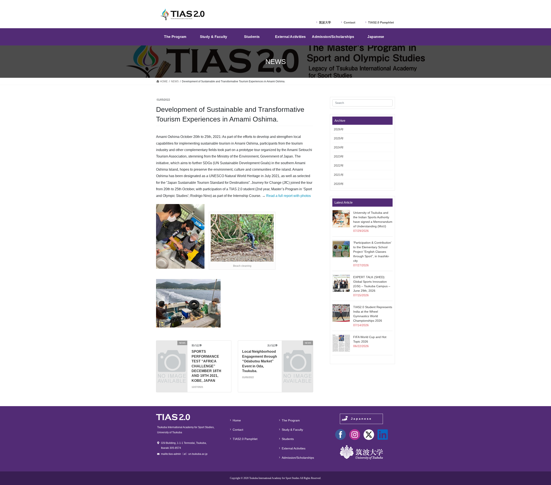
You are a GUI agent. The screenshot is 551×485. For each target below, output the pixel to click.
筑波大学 (325, 22)
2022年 (339, 165)
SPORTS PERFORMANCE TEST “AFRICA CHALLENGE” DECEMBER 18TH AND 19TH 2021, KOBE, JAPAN (206, 366)
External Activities (293, 448)
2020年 (339, 184)
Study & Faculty (292, 429)
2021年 (339, 174)
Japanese (361, 418)
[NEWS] (171, 350)
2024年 (339, 147)
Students (288, 439)
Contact (349, 22)
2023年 (339, 156)
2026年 (339, 129)
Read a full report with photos (288, 196)
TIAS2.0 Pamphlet (381, 22)
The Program (291, 420)
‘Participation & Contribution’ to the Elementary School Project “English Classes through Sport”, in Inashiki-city (372, 251)
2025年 (339, 138)
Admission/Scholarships (298, 457)
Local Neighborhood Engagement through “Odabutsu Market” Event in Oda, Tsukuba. (259, 361)
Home (237, 420)
